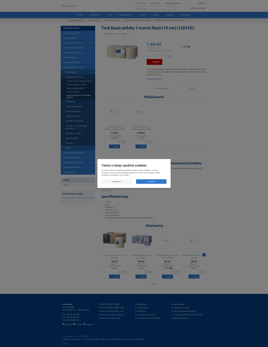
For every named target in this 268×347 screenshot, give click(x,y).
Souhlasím (151, 181)
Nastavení (117, 181)
